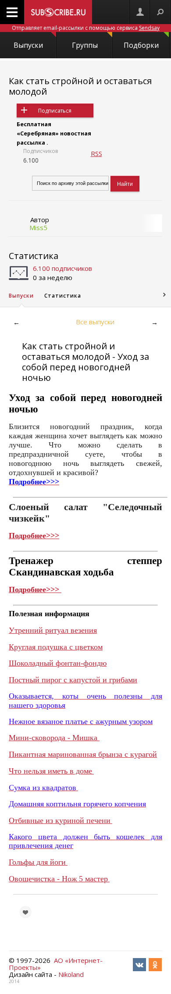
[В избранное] (25, 912)
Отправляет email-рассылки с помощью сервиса (86, 28)
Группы (85, 45)
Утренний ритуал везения (53, 630)
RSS (96, 153)
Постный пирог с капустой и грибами (73, 679)
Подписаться (54, 110)
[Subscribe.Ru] (58, 12)
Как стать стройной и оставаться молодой (80, 86)
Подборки (141, 45)
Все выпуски (95, 321)
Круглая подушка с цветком (56, 647)
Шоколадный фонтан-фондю (58, 663)
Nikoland (71, 974)
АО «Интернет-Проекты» (56, 964)
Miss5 (38, 227)
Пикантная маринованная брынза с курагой (83, 754)
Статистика (33, 256)
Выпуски (28, 45)
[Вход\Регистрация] (140, 12)
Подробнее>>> (34, 535)
